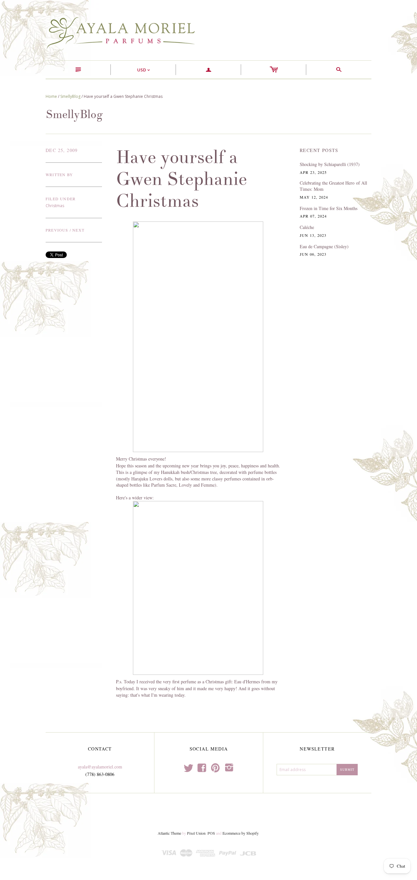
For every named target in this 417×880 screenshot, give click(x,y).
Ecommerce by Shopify (240, 833)
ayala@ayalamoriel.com (100, 767)
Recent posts (319, 150)
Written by (59, 174)
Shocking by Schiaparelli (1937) (330, 164)
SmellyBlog (70, 96)
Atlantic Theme (169, 833)
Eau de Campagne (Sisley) (324, 246)
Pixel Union (196, 833)
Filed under (61, 198)
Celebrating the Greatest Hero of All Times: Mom (333, 186)
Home (51, 96)
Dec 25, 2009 (62, 150)
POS (211, 833)
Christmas (55, 205)
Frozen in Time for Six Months (328, 208)
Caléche (307, 227)
